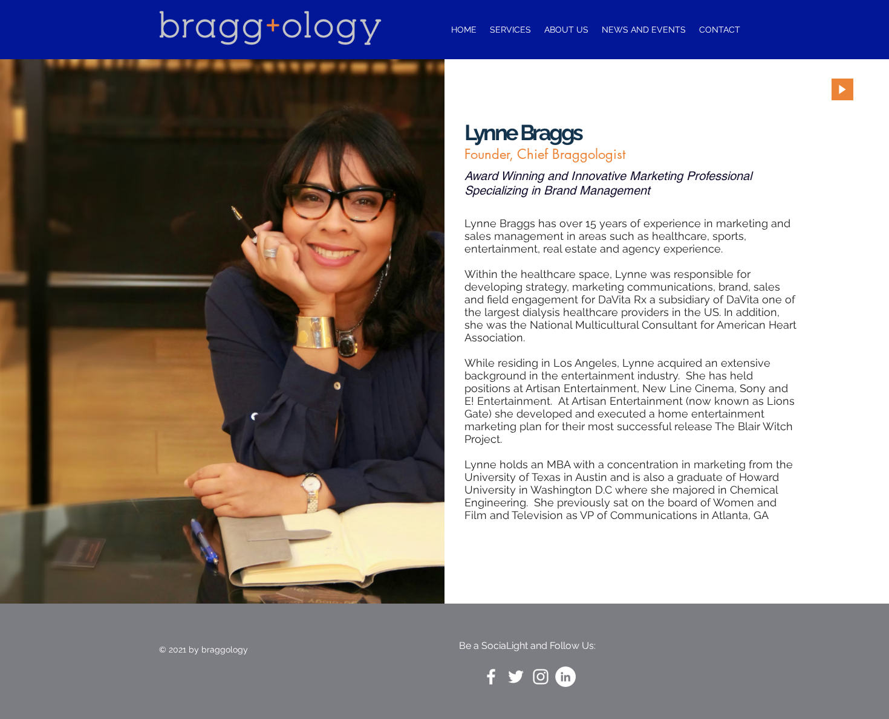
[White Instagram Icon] (540, 676)
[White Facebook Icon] (491, 676)
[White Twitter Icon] (516, 676)
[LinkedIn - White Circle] (565, 676)
